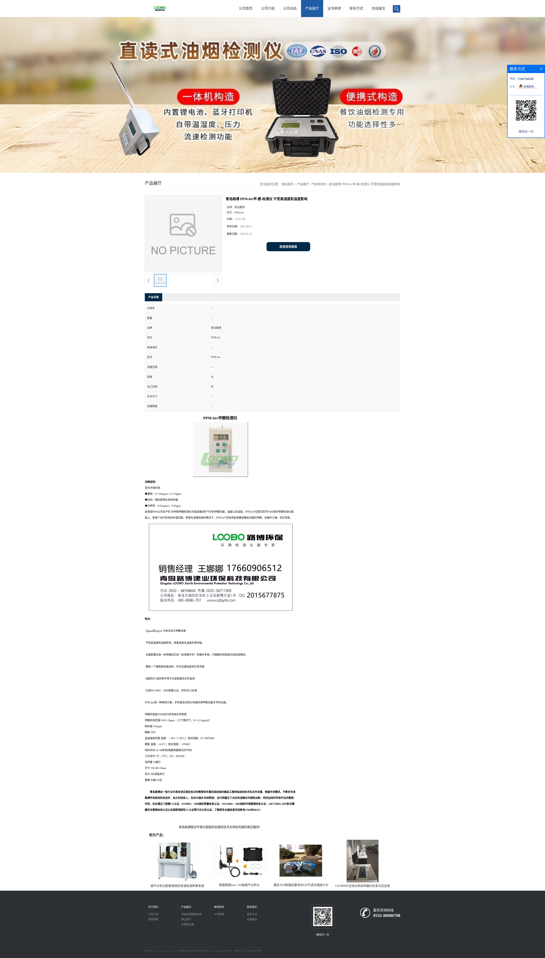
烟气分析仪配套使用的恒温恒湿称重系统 (177, 885)
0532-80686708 (386, 915)
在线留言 (378, 8)
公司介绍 (268, 8)
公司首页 (245, 8)
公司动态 (290, 8)
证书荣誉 (334, 8)
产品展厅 (312, 8)
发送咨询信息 (288, 246)
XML (217, 950)
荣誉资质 (153, 919)
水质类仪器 (187, 924)
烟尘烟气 (186, 919)
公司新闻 (219, 914)
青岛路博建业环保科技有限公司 (195, 950)
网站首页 (288, 184)
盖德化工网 (240, 950)
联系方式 (356, 8)
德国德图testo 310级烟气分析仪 (239, 885)
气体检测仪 (318, 184)
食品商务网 (255, 950)
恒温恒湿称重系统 (191, 914)
